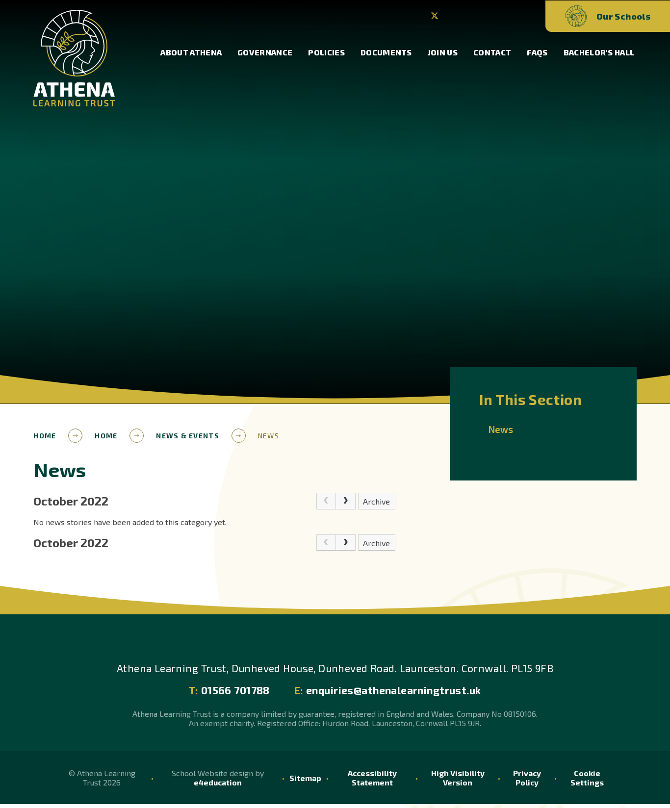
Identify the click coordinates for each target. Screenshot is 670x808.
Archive (376, 501)
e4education (218, 782)
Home (44, 435)
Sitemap (305, 778)
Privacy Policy (527, 777)
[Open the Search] (522, 16)
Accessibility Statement (372, 777)
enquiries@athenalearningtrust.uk (387, 690)
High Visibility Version (458, 777)
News (268, 435)
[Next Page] (346, 501)
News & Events (187, 435)
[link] (326, 501)
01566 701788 (229, 690)
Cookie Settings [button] (587, 777)
